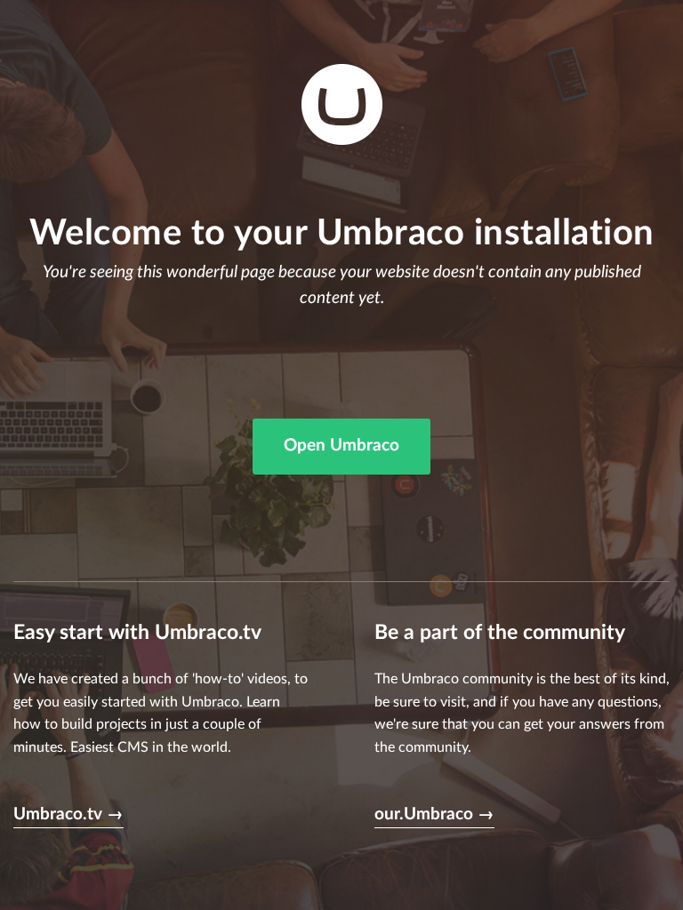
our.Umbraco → (434, 814)
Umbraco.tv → (68, 814)
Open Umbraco (341, 445)
